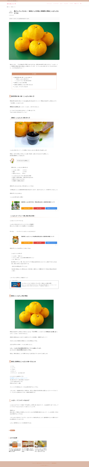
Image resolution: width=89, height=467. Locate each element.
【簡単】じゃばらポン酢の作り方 (22, 79)
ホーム (34, 463)
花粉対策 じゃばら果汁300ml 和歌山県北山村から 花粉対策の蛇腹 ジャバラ (38, 202)
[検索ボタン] (80, 4)
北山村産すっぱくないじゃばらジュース (18, 378)
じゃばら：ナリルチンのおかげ (21, 86)
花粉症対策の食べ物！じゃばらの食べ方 (23, 77)
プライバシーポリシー (47, 463)
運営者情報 (54, 463)
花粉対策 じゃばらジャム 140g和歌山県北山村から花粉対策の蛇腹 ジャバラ (37, 236)
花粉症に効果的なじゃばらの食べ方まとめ (23, 84)
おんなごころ (11, 3)
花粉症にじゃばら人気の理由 (20, 82)
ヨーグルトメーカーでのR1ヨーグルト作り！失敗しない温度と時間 (36, 283)
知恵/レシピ (12, 430)
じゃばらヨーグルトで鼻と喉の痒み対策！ (24, 80)
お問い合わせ (39, 463)
